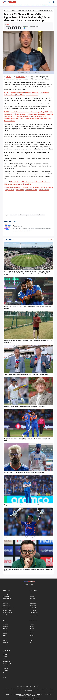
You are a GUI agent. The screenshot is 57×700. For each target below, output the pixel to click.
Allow (32, 15)
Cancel (42, 15)
